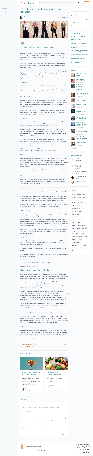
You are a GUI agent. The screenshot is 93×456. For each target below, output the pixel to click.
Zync (73, 250)
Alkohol (79, 194)
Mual (73, 228)
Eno (26, 388)
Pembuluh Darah (76, 233)
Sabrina (77, 176)
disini (52, 312)
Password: (74, 16)
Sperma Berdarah (76, 242)
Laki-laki (74, 222)
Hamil (77, 205)
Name (24, 420)
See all (74, 148)
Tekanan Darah (76, 245)
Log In (75, 26)
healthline (40, 114)
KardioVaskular (76, 217)
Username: (74, 10)
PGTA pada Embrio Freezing (78, 58)
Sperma (80, 239)
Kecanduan (75, 219)
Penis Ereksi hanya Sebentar (78, 36)
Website (54, 420)
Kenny (76, 181)
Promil (73, 236)
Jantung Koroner (76, 214)
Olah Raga (84, 228)
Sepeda (74, 239)
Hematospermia (76, 208)
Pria (83, 233)
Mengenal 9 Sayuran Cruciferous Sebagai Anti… (81, 131)
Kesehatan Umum (31, 344)
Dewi (24, 16)
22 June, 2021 (26, 18)
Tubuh (43, 346)
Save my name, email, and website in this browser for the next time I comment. (43, 429)
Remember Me (76, 22)
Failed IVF (74, 200)
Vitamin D (74, 248)
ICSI (83, 208)
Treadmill (84, 245)
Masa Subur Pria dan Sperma (78, 43)
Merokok (74, 225)
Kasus (83, 217)
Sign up (87, 2)
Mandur (80, 222)
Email (39, 420)
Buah (73, 197)
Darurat (85, 197)
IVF (80, 211)
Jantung (85, 211)
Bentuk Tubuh (28, 346)
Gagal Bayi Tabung (82, 202)
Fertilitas (81, 200)
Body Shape (34, 346)
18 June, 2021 (53, 387)
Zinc (80, 248)
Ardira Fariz (78, 158)
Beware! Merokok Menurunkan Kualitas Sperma (81, 111)
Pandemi (81, 231)
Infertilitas (74, 211)
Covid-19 (79, 197)
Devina (52, 385)
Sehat (85, 236)
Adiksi (73, 194)
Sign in (80, 2)
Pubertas (79, 236)
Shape (39, 346)
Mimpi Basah (81, 225)
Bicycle (84, 194)
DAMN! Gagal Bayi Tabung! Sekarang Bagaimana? (81, 124)
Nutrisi (78, 228)
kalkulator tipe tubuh (28, 91)
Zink (84, 248)
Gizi (73, 205)
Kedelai (81, 219)
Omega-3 (74, 231)
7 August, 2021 (28, 390)
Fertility (74, 202)
